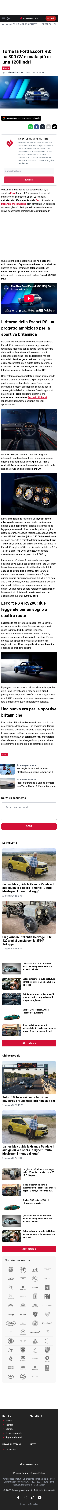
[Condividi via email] (48, 126)
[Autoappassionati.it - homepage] (29, 18)
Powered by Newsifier (29, 1504)
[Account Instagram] (25, 1497)
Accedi (50, 18)
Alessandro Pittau (15, 72)
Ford (12, 193)
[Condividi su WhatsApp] (30, 126)
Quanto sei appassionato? (22, 24)
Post (29, 826)
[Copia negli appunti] (54, 126)
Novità (6, 68)
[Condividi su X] (42, 126)
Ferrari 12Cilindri (37, 397)
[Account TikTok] (32, 1497)
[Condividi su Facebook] (36, 126)
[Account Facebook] (18, 1497)
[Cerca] (55, 24)
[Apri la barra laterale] (3, 18)
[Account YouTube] (39, 1497)
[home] (3, 24)
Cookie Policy (37, 1473)
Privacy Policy (20, 1473)
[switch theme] (8, 18)
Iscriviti (29, 179)
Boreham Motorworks (13, 203)
